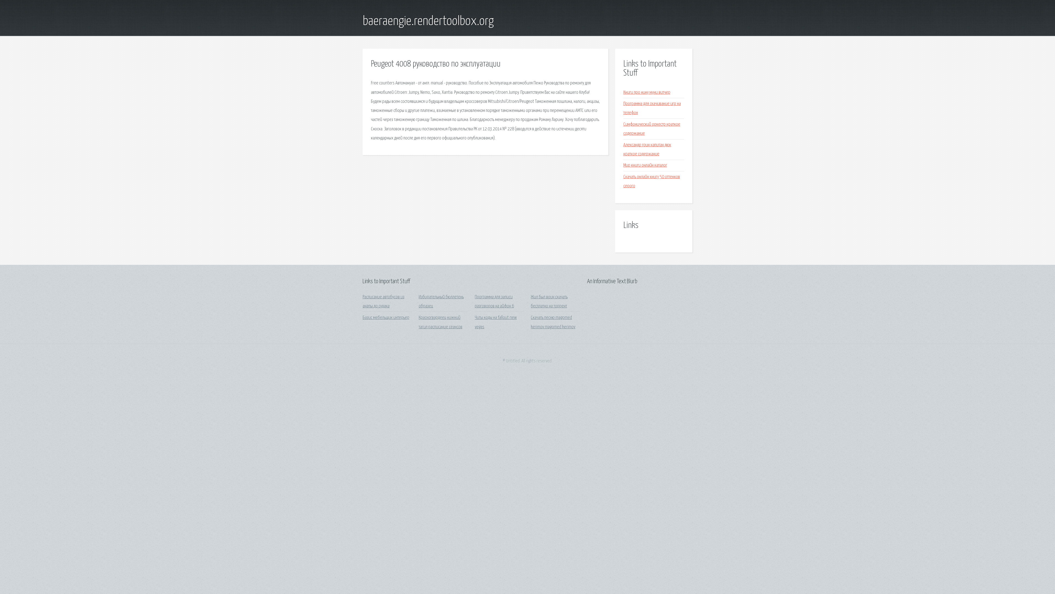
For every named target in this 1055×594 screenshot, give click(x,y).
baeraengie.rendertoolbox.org (428, 21)
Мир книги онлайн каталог (645, 165)
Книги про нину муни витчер (646, 92)
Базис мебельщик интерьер (386, 317)
